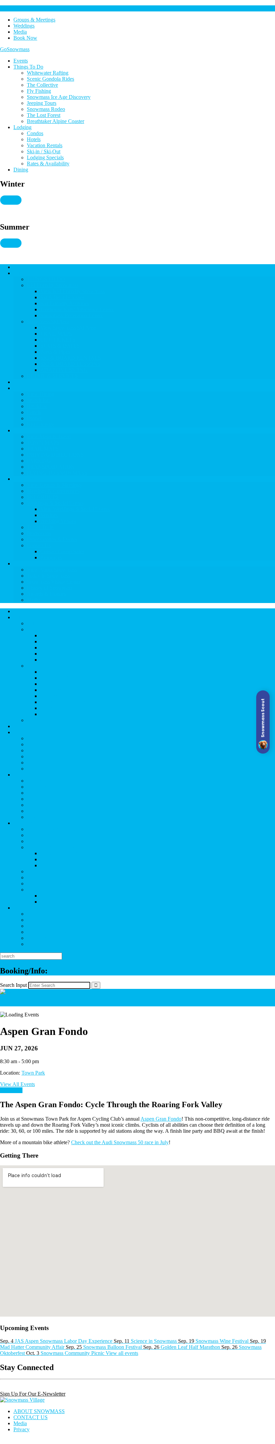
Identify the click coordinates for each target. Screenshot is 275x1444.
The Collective (42, 85)
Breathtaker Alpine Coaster (55, 121)
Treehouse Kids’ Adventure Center (77, 309)
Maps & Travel (29, 430)
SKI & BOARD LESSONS (70, 364)
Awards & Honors (46, 594)
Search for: (38, 400)
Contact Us (39, 545)
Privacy (21, 1429)
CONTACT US (30, 1417)
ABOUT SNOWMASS (39, 1411)
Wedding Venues (58, 521)
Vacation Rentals (44, 145)
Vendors (49, 515)
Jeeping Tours (41, 103)
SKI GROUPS (43, 497)
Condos (35, 133)
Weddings (24, 26)
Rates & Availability (48, 163)
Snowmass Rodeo (46, 109)
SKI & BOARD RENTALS (70, 358)
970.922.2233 (72, 970)
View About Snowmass (52, 569)
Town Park (33, 1073)
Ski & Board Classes (62, 297)
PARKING (39, 461)
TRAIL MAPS (56, 333)
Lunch (34, 412)
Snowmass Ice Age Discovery (59, 97)
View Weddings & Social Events (75, 509)
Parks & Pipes (55, 352)
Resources (51, 557)
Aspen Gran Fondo (161, 1119)
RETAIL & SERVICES (52, 376)
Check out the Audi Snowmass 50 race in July (120, 1142)
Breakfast (37, 406)
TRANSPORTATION (51, 467)
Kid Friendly (40, 424)
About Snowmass (32, 563)
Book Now (25, 38)
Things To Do (28, 67)
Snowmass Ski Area (48, 321)
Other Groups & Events (52, 539)
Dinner (34, 418)
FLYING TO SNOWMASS (57, 473)
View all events (122, 1353)
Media (20, 32)
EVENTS (24, 382)
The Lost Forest (43, 115)
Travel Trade (40, 527)
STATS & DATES (60, 346)
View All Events (17, 1084)
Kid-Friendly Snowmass (52, 285)
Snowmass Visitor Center (53, 582)
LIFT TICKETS (57, 340)
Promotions (39, 533)
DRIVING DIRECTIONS (55, 454)
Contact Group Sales (62, 551)
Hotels (34, 139)
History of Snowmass (49, 588)
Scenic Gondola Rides (50, 79)
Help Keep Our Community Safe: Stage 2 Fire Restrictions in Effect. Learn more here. (91, 8)
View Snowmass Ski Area (68, 327)
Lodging (22, 127)
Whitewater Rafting (47, 73)
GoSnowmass (15, 49)
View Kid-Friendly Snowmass (72, 291)
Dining (20, 169)
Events (20, 61)
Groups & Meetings (34, 20)
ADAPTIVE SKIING (64, 370)
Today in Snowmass (48, 575)
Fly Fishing (39, 91)
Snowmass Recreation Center (71, 315)
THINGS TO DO (32, 273)
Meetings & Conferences (53, 491)
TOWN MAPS (43, 442)
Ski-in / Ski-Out (43, 151)
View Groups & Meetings (54, 485)
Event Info (11, 1090)
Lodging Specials (45, 157)
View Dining (40, 394)
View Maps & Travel (49, 436)
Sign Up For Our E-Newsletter (32, 1394)
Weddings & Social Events (55, 503)
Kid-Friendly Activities (64, 303)
